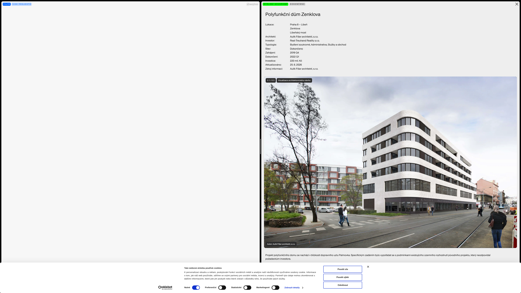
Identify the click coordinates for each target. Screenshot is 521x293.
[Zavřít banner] (368, 267)
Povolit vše (343, 269)
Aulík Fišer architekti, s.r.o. (304, 36)
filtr (7, 4)
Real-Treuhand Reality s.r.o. (305, 40)
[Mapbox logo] (252, 4)
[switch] (222, 287)
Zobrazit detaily (292, 287)
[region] (130, 146)
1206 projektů (21, 4)
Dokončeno (296, 48)
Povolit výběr (342, 277)
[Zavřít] (516, 4)
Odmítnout (343, 285)
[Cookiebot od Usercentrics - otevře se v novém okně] (166, 288)
